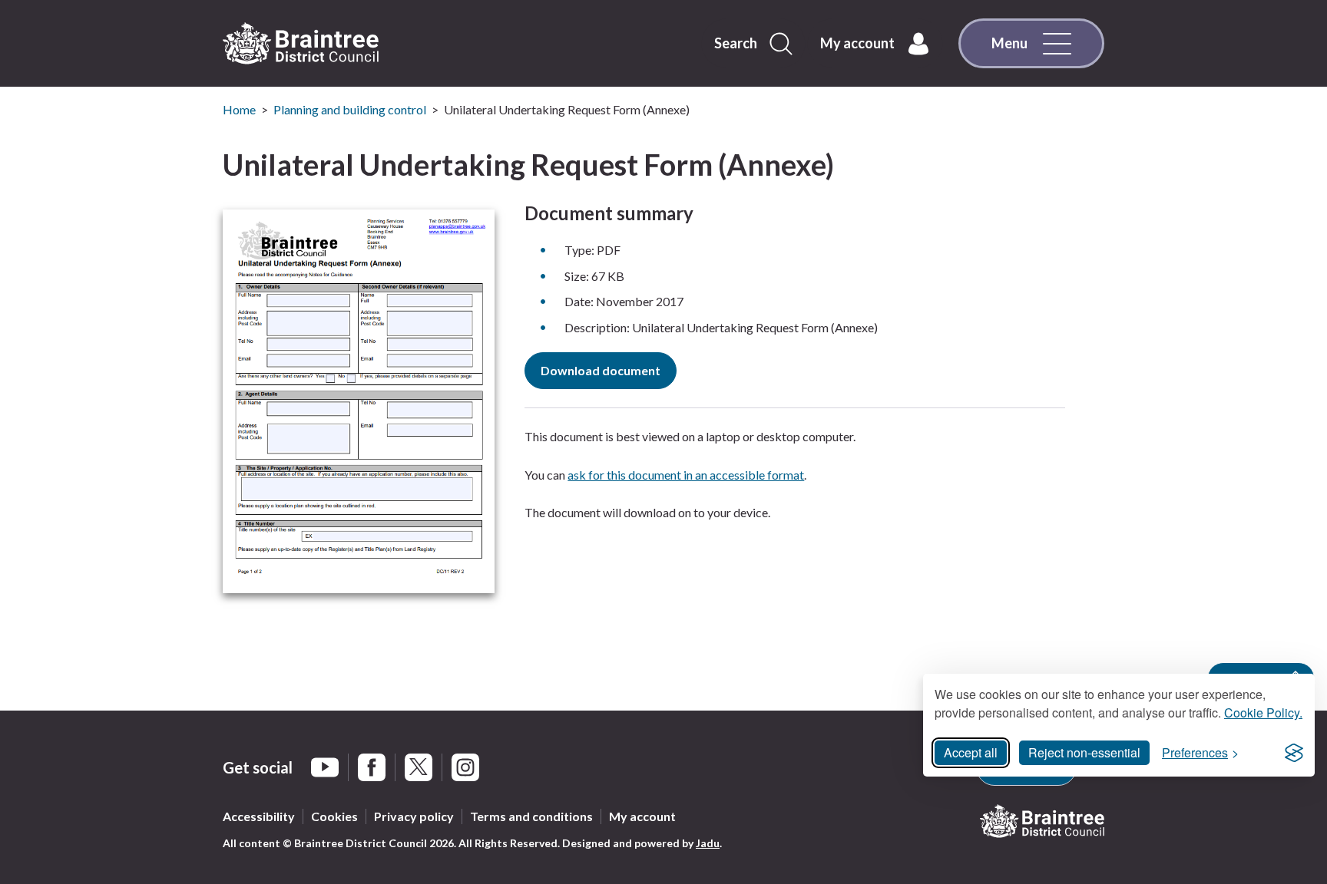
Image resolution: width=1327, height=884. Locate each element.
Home (239, 109)
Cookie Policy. (1263, 712)
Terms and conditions (531, 816)
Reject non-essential (1084, 752)
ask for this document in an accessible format (686, 474)
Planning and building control (349, 109)
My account (642, 816)
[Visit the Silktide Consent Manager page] (1294, 753)
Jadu (708, 842)
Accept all (971, 752)
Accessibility (259, 816)
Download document (600, 370)
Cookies (334, 816)
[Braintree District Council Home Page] (301, 43)
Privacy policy (414, 816)
